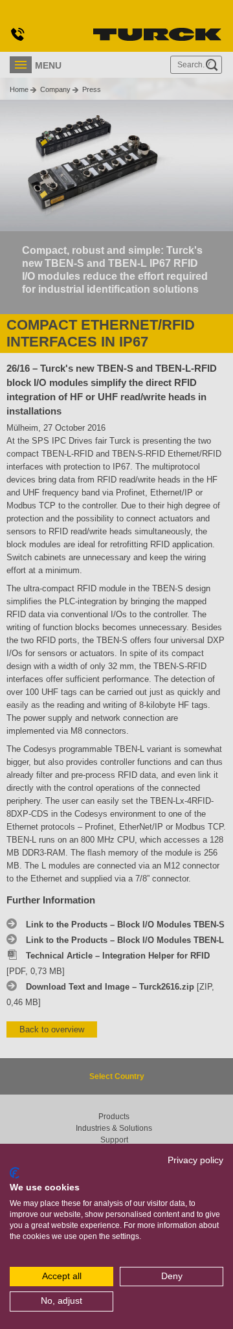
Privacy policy (195, 1160)
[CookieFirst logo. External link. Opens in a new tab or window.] (14, 1173)
